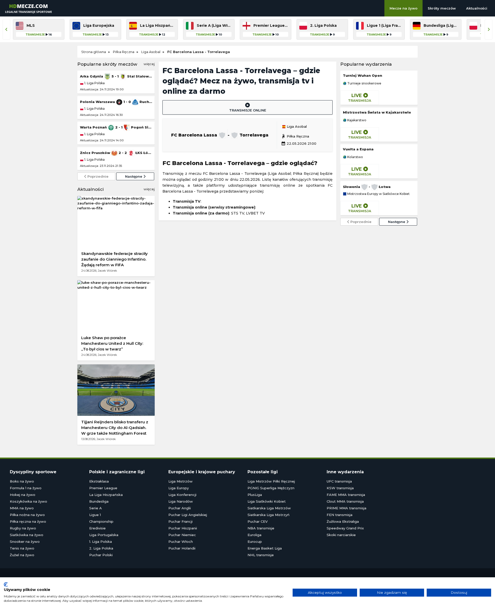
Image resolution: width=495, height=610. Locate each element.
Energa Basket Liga (265, 548)
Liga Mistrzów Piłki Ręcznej (271, 481)
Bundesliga (99, 501)
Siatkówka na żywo (26, 535)
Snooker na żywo (25, 541)
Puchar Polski (101, 555)
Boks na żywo (22, 481)
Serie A (95, 508)
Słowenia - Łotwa (367, 187)
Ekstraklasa (99, 481)
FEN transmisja (339, 515)
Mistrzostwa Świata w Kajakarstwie (377, 112)
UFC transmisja (339, 481)
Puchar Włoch (180, 541)
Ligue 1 (95, 515)
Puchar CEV (258, 521)
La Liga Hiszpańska (106, 495)
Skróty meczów (442, 8)
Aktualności (476, 8)
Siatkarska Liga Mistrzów (269, 508)
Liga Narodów (180, 501)
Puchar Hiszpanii (182, 528)
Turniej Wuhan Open (362, 75)
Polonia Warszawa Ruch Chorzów (116, 102)
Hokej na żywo (22, 495)
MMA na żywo (22, 508)
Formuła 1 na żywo (26, 488)
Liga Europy (178, 488)
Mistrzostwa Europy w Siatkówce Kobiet (378, 194)
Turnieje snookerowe (363, 83)
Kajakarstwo (356, 120)
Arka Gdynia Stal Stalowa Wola (116, 76)
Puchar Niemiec (182, 535)
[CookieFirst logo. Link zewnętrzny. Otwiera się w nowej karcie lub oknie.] (6, 584)
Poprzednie (97, 176)
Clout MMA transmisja (345, 501)
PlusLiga (255, 495)
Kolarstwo (354, 157)
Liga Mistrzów (180, 481)
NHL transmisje (261, 555)
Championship (101, 521)
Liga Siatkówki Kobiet (267, 501)
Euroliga (254, 535)
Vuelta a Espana (358, 149)
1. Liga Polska (94, 83)
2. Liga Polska (101, 548)
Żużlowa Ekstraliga (343, 521)
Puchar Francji (180, 521)
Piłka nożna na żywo (27, 515)
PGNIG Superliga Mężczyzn (271, 488)
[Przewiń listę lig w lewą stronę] (6, 29)
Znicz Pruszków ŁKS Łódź (116, 153)
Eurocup (255, 541)
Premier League (103, 488)
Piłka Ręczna (295, 136)
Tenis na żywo (22, 548)
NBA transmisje (261, 528)
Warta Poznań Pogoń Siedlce (116, 127)
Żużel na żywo (22, 555)
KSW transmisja (340, 488)
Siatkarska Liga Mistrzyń (269, 515)
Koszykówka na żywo (28, 501)
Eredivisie (97, 528)
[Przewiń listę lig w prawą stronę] (488, 29)
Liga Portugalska (103, 535)
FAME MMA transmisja (346, 495)
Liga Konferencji (182, 495)
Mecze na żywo (403, 8)
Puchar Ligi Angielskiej (187, 515)
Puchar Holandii (181, 548)
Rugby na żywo (23, 528)
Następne (134, 176)
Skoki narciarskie (341, 535)
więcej (149, 64)
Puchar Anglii (179, 508)
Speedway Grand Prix (345, 528)
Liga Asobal (296, 126)
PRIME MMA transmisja (346, 508)
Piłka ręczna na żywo (28, 521)
